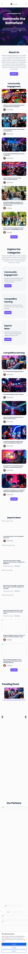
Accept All (14, 944)
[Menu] (25, 3)
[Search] (2, 3)
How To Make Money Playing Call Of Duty (14, 700)
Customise (14, 947)
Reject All (14, 951)
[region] (14, 943)
